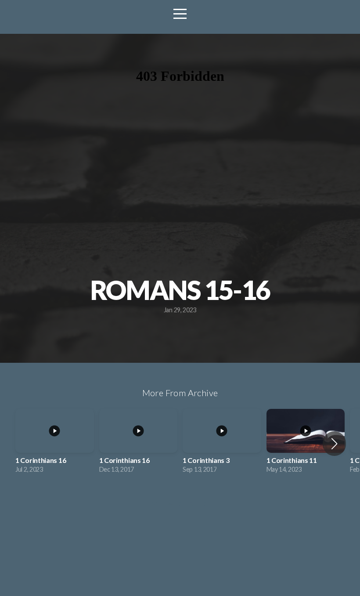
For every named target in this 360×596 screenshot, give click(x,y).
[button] (334, 443)
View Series (180, 504)
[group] (54, 444)
